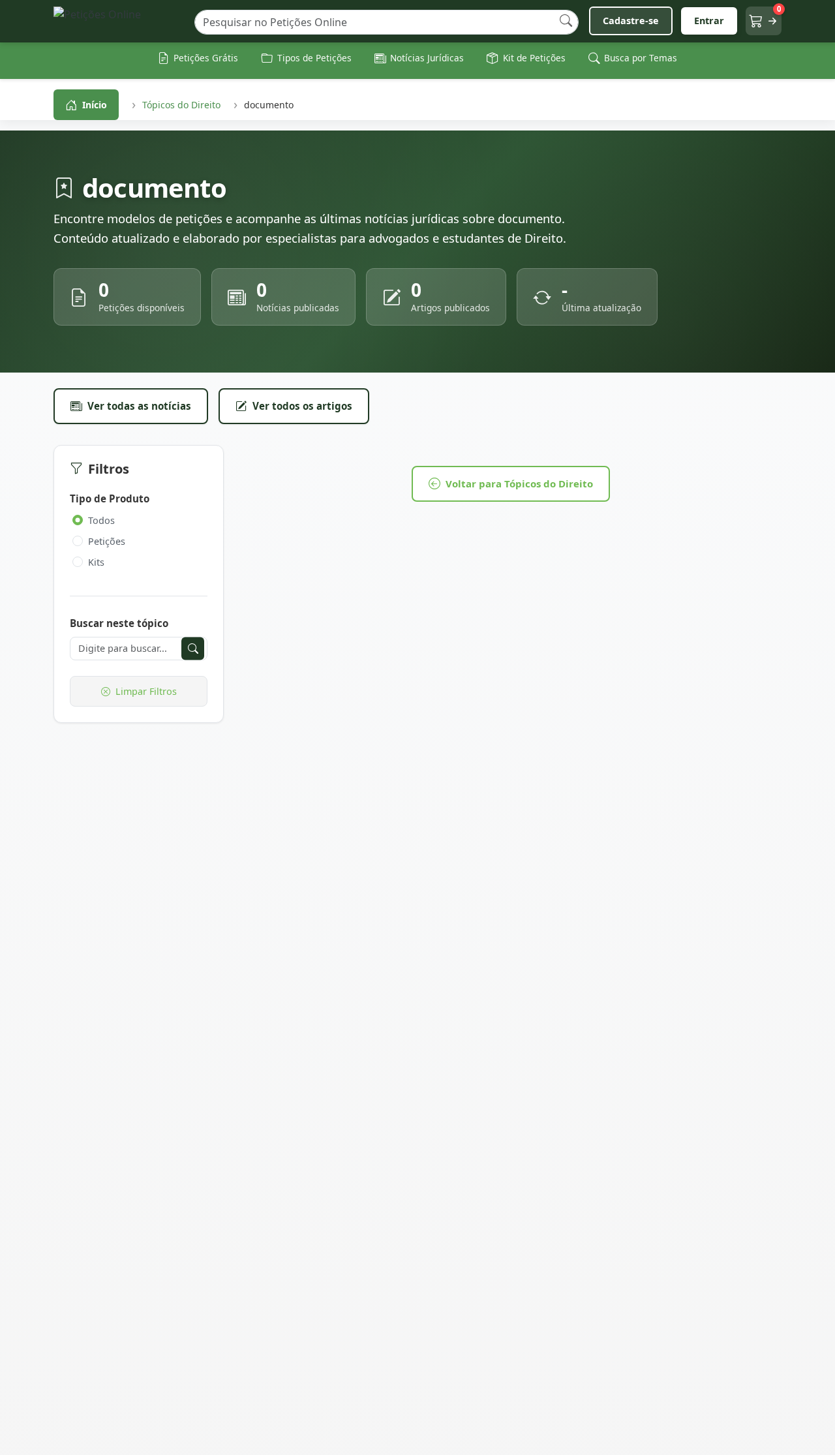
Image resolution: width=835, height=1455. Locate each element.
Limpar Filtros (146, 691)
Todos (101, 520)
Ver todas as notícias (139, 405)
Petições (106, 541)
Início (94, 105)
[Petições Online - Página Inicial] (118, 21)
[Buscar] (566, 21)
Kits (96, 562)
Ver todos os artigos (302, 405)
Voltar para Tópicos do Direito (519, 483)
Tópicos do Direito (181, 105)
